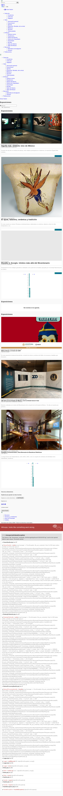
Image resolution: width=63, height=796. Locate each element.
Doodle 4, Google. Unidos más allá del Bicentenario (25, 263)
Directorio (7, 515)
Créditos (7, 520)
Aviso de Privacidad (10, 518)
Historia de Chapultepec (14, 39)
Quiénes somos (12, 34)
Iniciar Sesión (9, 9)
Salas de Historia (12, 44)
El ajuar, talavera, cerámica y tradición (19, 219)
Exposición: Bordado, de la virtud (16, 26)
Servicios (10, 29)
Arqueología (11, 40)
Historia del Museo (12, 37)
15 (29, 296)
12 (29, 292)
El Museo (7, 32)
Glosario (10, 50)
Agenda (10, 24)
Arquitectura (11, 36)
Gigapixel (10, 18)
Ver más (58, 156)
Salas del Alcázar (12, 45)
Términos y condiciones (11, 516)
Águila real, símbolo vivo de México (18, 146)
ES (3, 6)
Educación (7, 47)
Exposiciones (11, 23)
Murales (10, 42)
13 (29, 293)
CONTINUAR (20, 498)
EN (7, 6)
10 (29, 288)
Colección (7, 13)
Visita (6, 20)
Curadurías (11, 15)
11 (29, 290)
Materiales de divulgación (14, 48)
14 (29, 295)
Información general (13, 21)
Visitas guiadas (12, 31)
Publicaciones (8, 52)
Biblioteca (10, 28)
